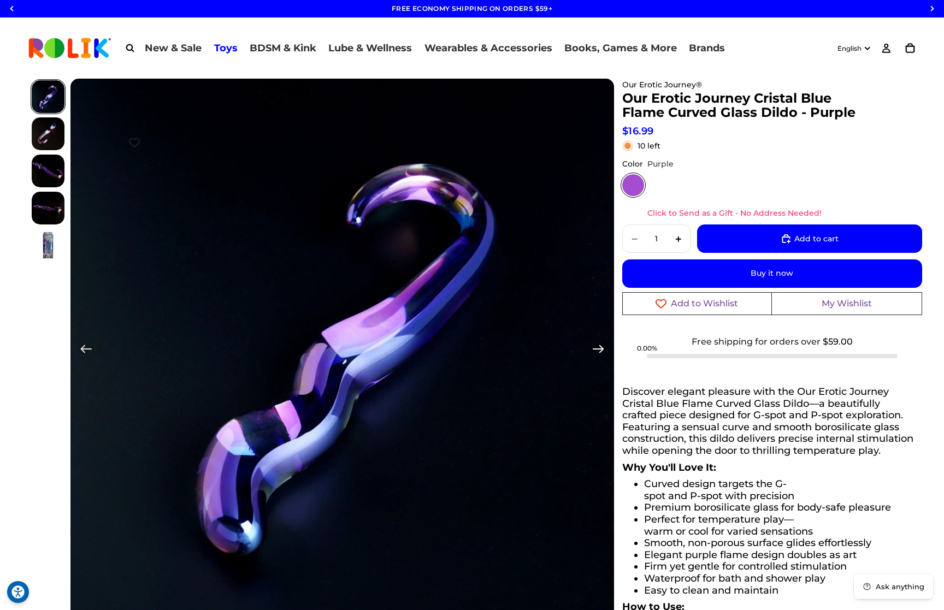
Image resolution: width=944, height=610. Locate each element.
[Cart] (910, 48)
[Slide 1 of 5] (48, 96)
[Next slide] (601, 351)
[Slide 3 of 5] (48, 171)
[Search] (130, 48)
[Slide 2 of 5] (48, 133)
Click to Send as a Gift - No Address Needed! (734, 213)
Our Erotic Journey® (662, 85)
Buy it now (772, 273)
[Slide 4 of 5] (48, 208)
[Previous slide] (82, 351)
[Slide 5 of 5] (48, 245)
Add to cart (816, 239)
